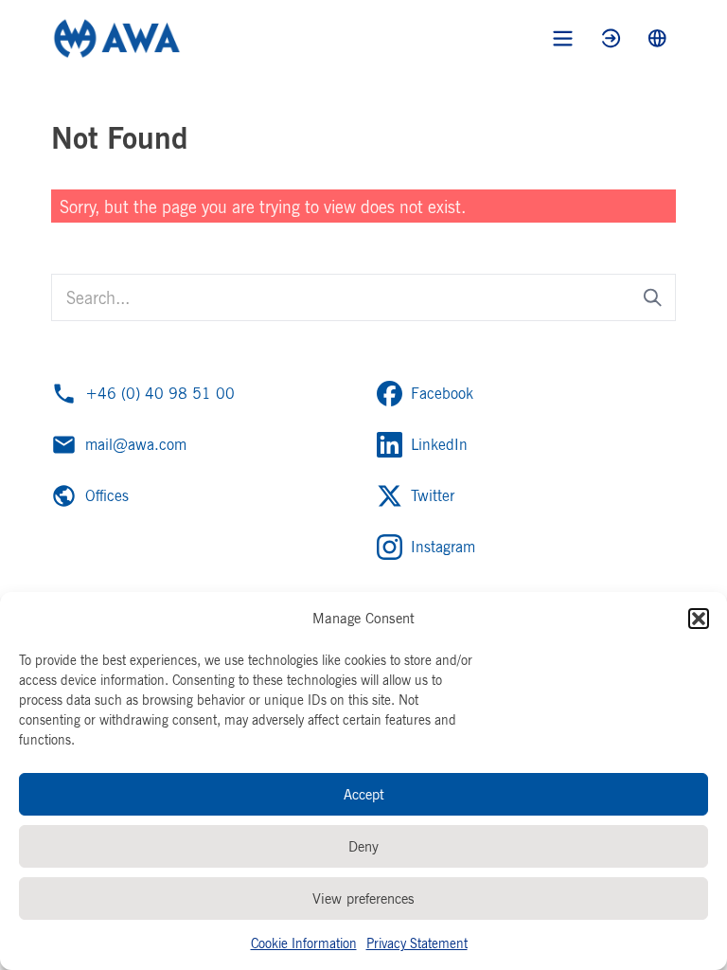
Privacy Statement (417, 943)
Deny (363, 846)
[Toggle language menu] (657, 38)
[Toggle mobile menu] (562, 38)
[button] (698, 618)
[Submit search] (652, 297)
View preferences (363, 898)
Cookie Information (304, 943)
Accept (364, 794)
